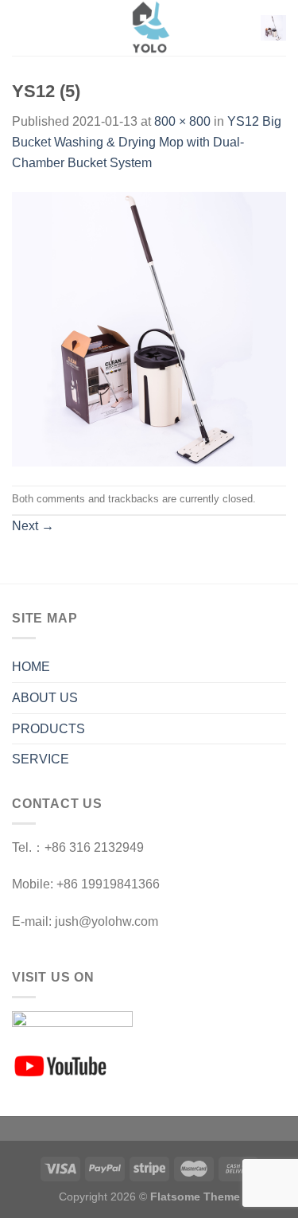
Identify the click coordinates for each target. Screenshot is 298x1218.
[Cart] (273, 28)
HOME (31, 666)
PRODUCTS (48, 729)
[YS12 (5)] (149, 328)
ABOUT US (45, 698)
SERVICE (40, 759)
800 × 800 (182, 121)
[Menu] (21, 27)
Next (33, 526)
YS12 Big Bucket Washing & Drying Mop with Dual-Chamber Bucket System (146, 142)
